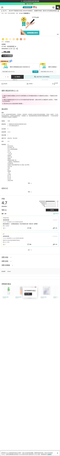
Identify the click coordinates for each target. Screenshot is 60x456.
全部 (2, 213)
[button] (58, 7)
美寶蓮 (4, 44)
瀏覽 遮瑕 (5, 261)
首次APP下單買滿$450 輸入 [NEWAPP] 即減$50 (19, 10)
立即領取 (35, 71)
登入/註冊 (27, 294)
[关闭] (57, 453)
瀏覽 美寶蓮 (6, 265)
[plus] (8, 77)
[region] (30, 453)
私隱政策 (49, 454)
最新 (5, 213)
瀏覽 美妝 (5, 257)
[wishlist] (14, 48)
